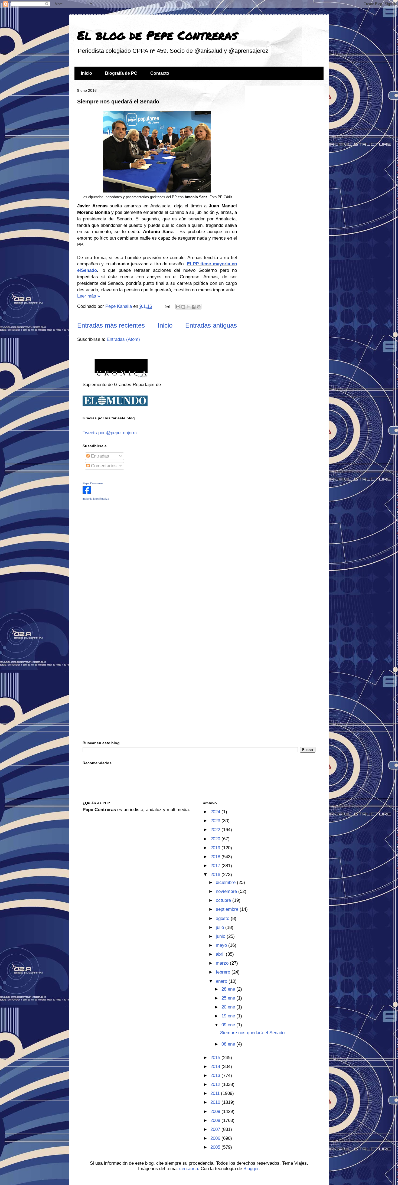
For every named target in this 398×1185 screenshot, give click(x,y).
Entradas (99, 456)
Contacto (159, 73)
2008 (215, 1120)
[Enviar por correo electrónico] (178, 306)
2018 (215, 856)
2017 (215, 865)
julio (220, 927)
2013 (215, 1075)
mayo (222, 945)
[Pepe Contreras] (87, 492)
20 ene (228, 1007)
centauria (188, 1168)
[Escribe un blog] (183, 306)
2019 (215, 847)
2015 (215, 1057)
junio (221, 936)
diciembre (226, 882)
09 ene (228, 1024)
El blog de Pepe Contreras (157, 35)
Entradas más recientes (111, 325)
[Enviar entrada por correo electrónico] (166, 306)
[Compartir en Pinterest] (198, 306)
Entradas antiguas (211, 325)
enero (222, 981)
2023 (215, 820)
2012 (215, 1084)
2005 (215, 1147)
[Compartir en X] (188, 306)
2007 (215, 1129)
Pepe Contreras (93, 483)
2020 (215, 838)
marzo (223, 963)
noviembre (227, 891)
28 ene (228, 989)
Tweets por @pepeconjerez (110, 432)
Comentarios (103, 465)
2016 (215, 874)
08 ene (228, 1044)
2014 (215, 1066)
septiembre (228, 909)
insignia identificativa (96, 498)
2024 (215, 811)
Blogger (251, 1168)
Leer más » (88, 296)
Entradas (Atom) (123, 339)
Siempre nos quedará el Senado (118, 102)
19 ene (228, 1015)
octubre (224, 900)
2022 (215, 829)
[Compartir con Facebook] (193, 306)
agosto (223, 918)
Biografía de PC (121, 73)
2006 (215, 1138)
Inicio (86, 73)
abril (221, 954)
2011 (215, 1093)
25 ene (228, 998)
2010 (215, 1102)
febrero (223, 972)
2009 (215, 1111)
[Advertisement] (116, 543)
